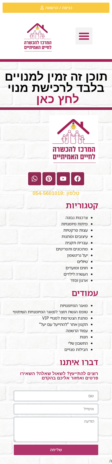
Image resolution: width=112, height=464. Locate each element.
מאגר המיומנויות (74, 305)
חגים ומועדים (77, 268)
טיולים (82, 261)
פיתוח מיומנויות (74, 224)
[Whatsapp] (34, 178)
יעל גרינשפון (77, 255)
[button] (84, 35)
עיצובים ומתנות (74, 236)
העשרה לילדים (76, 274)
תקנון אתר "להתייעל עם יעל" (63, 324)
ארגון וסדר (79, 280)
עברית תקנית (76, 242)
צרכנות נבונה (77, 217)
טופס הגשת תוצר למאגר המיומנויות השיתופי (50, 312)
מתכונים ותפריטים (72, 249)
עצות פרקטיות (75, 230)
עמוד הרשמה (77, 330)
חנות (84, 337)
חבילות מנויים (76, 349)
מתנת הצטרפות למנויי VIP (65, 318)
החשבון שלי (78, 343)
